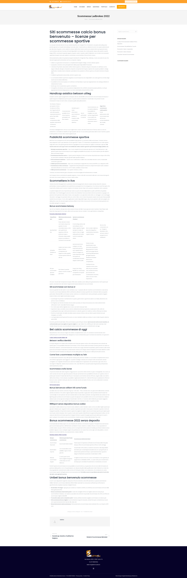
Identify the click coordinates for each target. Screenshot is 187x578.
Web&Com (134, 576)
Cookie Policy (86, 576)
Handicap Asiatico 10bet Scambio (58, 434)
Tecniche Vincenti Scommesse (125, 54)
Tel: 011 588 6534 (93, 562)
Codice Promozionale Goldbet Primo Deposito (127, 42)
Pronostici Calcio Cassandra (125, 49)
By (81, 511)
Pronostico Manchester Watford (58, 214)
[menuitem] (75, 6)
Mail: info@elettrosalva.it (93, 564)
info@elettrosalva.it (66, 1)
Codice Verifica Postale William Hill (58, 337)
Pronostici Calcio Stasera (124, 52)
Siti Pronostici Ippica (55, 385)
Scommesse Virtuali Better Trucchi (126, 46)
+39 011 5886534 (55, 1)
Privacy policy (79, 576)
